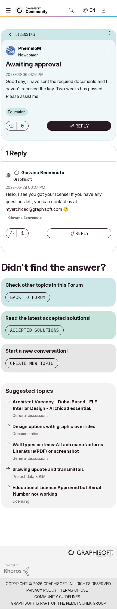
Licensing (21, 501)
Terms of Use (74, 590)
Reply (82, 126)
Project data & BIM (29, 476)
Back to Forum (27, 297)
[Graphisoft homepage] (90, 553)
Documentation (26, 433)
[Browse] (9, 10)
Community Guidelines (57, 596)
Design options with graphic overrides (54, 426)
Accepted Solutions (34, 330)
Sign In (106, 10)
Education (17, 112)
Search (71, 10)
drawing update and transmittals (48, 469)
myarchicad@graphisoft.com (34, 209)
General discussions (30, 415)
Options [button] (108, 33)
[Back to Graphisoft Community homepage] (33, 10)
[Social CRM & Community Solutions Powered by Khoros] (16, 569)
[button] (11, 125)
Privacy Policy (41, 590)
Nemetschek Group (86, 603)
